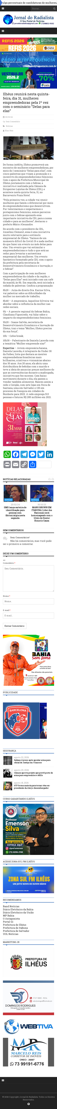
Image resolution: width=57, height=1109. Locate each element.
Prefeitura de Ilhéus (14, 924)
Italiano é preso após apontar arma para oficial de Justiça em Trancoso (32, 761)
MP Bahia (8, 915)
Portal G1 (8, 921)
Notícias (9, 126)
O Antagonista (11, 918)
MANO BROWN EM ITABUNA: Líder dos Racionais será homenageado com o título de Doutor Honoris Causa (41, 514)
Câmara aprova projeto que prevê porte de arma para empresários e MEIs (33, 774)
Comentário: (9, 563)
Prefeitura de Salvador (16, 930)
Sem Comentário (13, 121)
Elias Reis (9, 130)
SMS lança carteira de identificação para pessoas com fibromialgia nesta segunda (15, 512)
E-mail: (7, 610)
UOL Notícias (10, 933)
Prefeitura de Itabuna (15, 927)
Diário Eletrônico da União (18, 912)
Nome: (6, 596)
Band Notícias (11, 906)
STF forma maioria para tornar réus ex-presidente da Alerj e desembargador (32, 786)
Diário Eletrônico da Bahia (18, 909)
